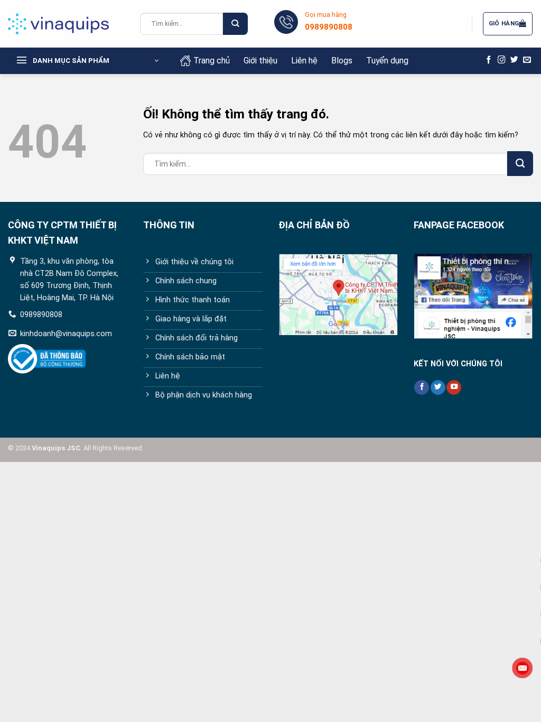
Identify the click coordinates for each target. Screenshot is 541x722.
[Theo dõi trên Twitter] (514, 60)
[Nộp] (235, 24)
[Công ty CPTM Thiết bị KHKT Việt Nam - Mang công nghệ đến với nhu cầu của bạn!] (66, 24)
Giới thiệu (260, 60)
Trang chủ (211, 60)
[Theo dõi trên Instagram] (502, 60)
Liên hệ (304, 60)
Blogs (341, 60)
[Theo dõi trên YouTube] (453, 387)
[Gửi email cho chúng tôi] (527, 60)
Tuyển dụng (387, 60)
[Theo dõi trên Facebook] (489, 60)
